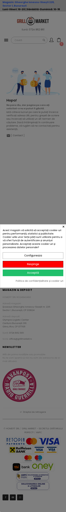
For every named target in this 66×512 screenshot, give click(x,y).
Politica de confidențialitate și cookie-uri (39, 280)
